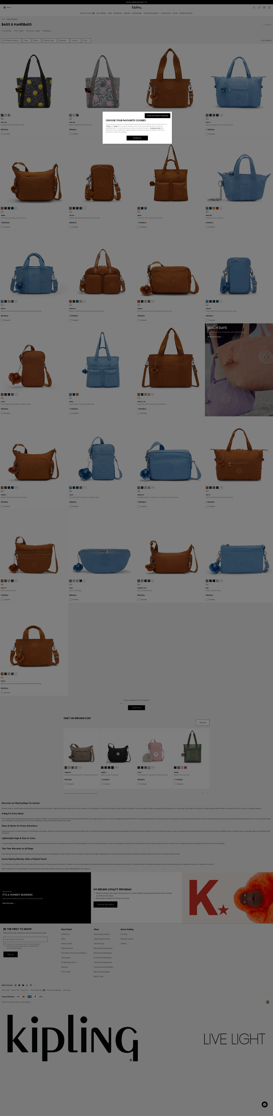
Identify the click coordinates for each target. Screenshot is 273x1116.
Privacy (108, 126)
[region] (137, 128)
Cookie (115, 126)
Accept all (137, 138)
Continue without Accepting (157, 116)
